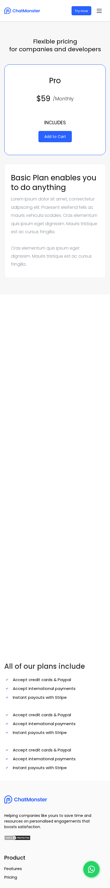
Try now (81, 10)
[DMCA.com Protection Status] (17, 838)
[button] (99, 11)
